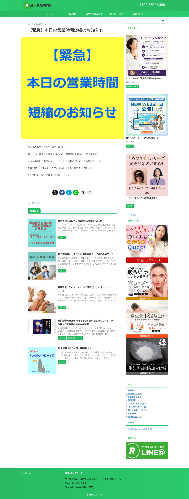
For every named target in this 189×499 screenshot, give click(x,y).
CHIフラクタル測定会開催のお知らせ (143, 78)
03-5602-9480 (154, 5)
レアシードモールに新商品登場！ (141, 198)
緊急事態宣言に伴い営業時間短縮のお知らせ (80, 221)
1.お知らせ (35, 203)
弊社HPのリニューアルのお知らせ (142, 138)
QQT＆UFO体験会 (94, 14)
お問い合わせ (139, 14)
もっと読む (131, 215)
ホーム (50, 14)
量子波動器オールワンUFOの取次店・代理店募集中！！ (85, 254)
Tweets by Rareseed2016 (139, 428)
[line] (76, 192)
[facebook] (62, 192)
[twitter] (55, 192)
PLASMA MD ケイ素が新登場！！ (75, 348)
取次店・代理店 (116, 14)
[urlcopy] (89, 192)
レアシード (29, 473)
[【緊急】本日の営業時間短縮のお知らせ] (69, 192)
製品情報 (72, 14)
